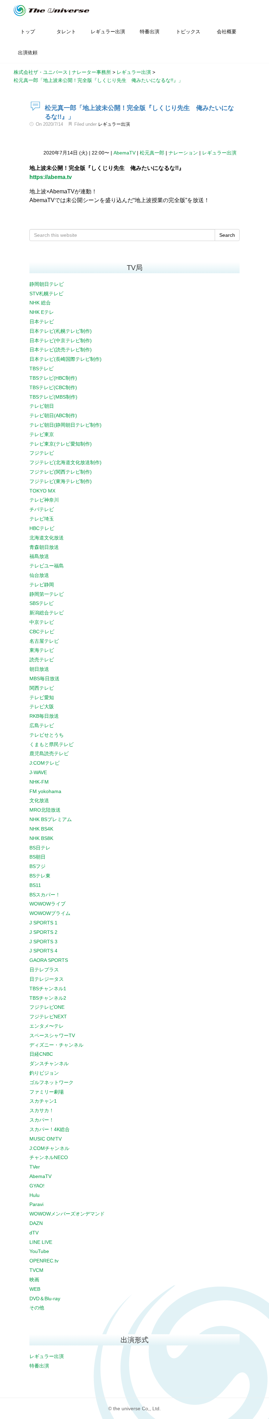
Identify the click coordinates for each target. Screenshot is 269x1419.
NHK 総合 (40, 302)
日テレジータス (46, 979)
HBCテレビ (41, 528)
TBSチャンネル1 (47, 988)
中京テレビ (41, 622)
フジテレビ (41, 453)
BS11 (35, 885)
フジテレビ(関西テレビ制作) (60, 472)
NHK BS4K (41, 829)
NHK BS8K (41, 838)
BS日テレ (39, 847)
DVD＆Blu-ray (44, 1298)
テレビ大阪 (41, 706)
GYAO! (36, 1186)
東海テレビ (41, 650)
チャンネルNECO (48, 1157)
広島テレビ (41, 725)
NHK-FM (39, 782)
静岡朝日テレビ (46, 284)
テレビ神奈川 (44, 500)
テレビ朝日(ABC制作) (53, 415)
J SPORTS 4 (43, 950)
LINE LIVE (40, 1242)
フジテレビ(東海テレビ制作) (60, 481)
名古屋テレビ (44, 641)
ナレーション (183, 153)
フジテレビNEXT (48, 1016)
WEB (34, 1289)
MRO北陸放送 (45, 810)
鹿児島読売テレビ (49, 753)
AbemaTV (124, 153)
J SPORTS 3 (43, 941)
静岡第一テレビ (46, 594)
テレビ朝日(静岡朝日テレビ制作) (65, 425)
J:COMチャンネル (49, 1148)
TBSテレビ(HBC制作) (53, 378)
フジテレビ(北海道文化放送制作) (65, 462)
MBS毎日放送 (44, 678)
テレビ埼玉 (41, 519)
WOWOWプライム (49, 913)
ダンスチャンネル (49, 1063)
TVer (34, 1167)
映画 (34, 1279)
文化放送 (39, 800)
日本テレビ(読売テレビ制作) (60, 349)
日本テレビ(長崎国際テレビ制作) (65, 359)
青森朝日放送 (44, 547)
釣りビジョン (44, 1073)
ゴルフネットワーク (51, 1082)
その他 (36, 1307)
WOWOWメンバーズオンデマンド (67, 1214)
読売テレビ (41, 659)
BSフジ (37, 866)
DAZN (36, 1223)
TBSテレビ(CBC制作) (53, 387)
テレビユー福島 (46, 566)
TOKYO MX (42, 491)
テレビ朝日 (41, 406)
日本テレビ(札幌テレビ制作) (60, 331)
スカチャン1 (43, 1101)
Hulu (34, 1195)
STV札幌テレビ (46, 293)
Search (227, 235)
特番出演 (39, 1366)
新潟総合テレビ (46, 612)
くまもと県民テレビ (51, 744)
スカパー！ (41, 1120)
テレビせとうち (46, 735)
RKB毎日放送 (44, 716)
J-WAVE (38, 772)
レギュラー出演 (114, 124)
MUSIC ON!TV (45, 1139)
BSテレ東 (39, 876)
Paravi (36, 1204)
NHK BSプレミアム (50, 819)
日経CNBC (41, 1054)
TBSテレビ (41, 368)
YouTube (39, 1251)
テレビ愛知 (41, 697)
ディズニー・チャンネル (56, 1045)
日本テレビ (41, 321)
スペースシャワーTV (52, 1035)
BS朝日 (37, 857)
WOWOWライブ (47, 904)
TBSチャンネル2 (47, 998)
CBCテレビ (41, 631)
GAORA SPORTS (48, 960)
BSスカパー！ (44, 894)
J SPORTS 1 (43, 922)
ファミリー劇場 (46, 1092)
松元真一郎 (152, 153)
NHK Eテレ (41, 312)
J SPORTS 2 (43, 932)
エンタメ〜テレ (46, 1026)
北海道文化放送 (46, 537)
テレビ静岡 (41, 584)
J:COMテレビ (44, 763)
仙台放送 (39, 575)
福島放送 (39, 556)
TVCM (36, 1270)
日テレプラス (44, 969)
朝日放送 (39, 669)
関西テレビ (41, 688)
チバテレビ (41, 509)
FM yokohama (45, 791)
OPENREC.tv (43, 1260)
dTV (34, 1232)
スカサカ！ (41, 1110)
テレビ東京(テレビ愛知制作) (60, 444)
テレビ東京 (41, 434)
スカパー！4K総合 (49, 1129)
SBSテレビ (41, 603)
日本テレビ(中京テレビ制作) (60, 340)
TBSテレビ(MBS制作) (53, 397)
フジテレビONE (46, 1007)
